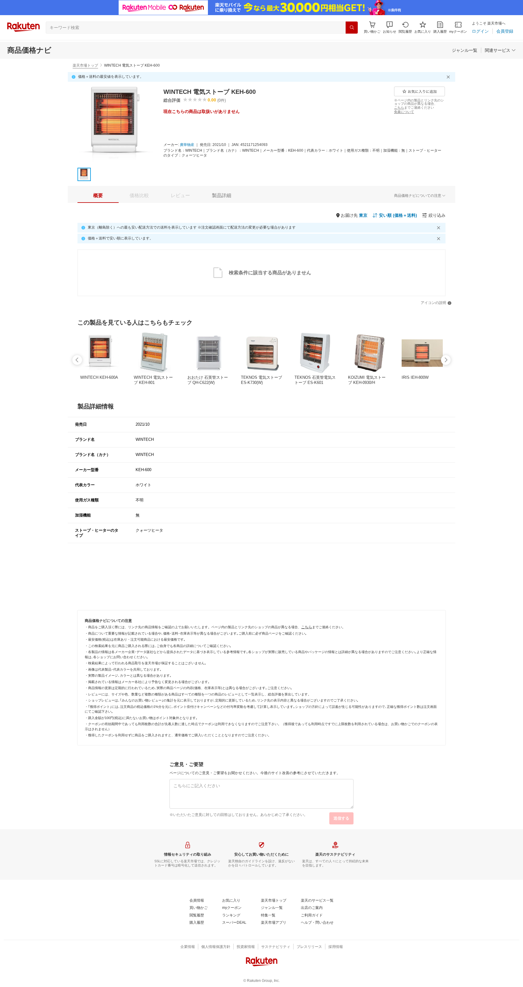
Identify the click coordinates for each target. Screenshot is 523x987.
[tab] (98, 195)
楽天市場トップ (85, 65)
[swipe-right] (446, 360)
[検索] (352, 27)
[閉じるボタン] (449, 77)
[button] (389, 27)
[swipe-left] (77, 360)
